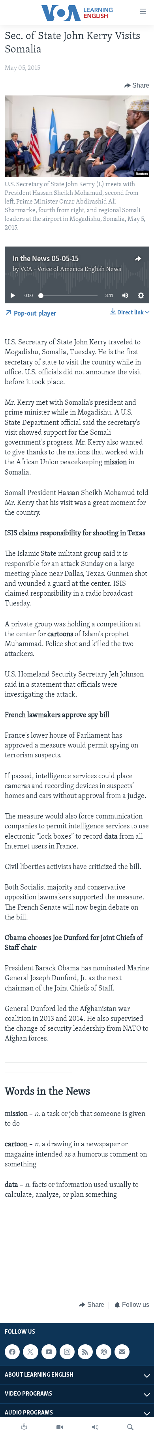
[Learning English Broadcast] (95, 1427)
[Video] (59, 1427)
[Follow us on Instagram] (67, 1351)
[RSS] (85, 1351)
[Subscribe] (122, 1351)
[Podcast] (103, 1351)
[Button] (137, 85)
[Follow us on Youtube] (48, 1351)
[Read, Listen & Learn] (24, 1427)
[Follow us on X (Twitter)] (30, 1351)
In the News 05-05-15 (46, 259)
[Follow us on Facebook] (12, 1351)
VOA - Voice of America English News (70, 269)
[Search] (130, 1427)
